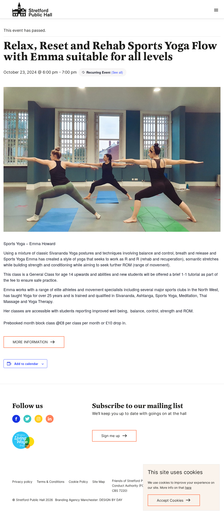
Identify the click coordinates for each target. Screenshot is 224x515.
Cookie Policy (78, 481)
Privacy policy (22, 481)
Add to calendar (26, 363)
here (188, 487)
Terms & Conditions (50, 481)
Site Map (98, 481)
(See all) (117, 72)
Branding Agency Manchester (76, 500)
